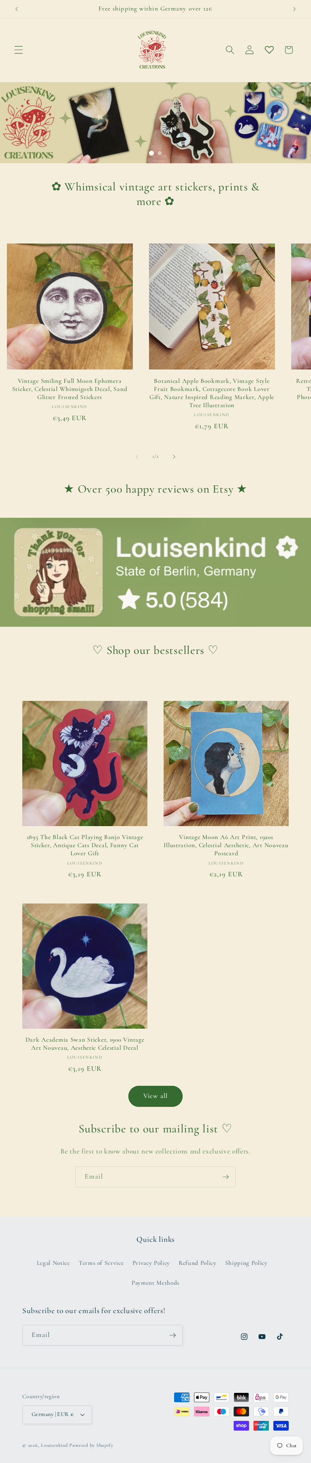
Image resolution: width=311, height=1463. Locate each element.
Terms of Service (101, 1263)
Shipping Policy (246, 1263)
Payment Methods (155, 1282)
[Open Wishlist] (269, 50)
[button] (18, 50)
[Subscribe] (225, 1176)
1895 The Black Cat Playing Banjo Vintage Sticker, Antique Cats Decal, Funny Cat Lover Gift (85, 845)
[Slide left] (137, 457)
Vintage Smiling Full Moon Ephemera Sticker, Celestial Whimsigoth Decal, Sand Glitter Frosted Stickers (70, 389)
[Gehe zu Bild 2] (159, 153)
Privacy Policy (151, 1263)
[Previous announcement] (17, 9)
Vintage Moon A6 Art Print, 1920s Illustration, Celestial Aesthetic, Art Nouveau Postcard (226, 845)
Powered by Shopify (91, 1445)
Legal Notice (53, 1263)
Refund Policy (198, 1263)
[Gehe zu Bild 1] (151, 153)
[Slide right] (174, 457)
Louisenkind (54, 1445)
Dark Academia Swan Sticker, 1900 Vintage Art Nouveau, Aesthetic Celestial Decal (85, 1043)
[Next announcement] (294, 9)
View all (155, 1096)
